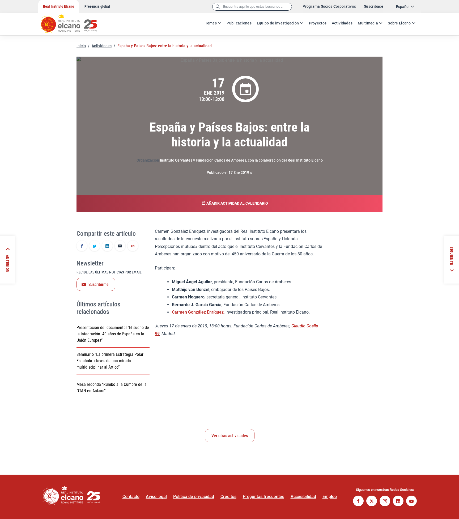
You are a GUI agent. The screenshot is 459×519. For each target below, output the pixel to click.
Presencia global (97, 6)
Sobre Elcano (399, 23)
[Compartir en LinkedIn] (107, 246)
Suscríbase (373, 6)
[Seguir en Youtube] (411, 501)
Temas (211, 23)
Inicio (81, 45)
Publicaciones (239, 23)
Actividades (342, 23)
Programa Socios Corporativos (329, 6)
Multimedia (368, 23)
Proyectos (318, 23)
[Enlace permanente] (133, 246)
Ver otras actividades (229, 435)
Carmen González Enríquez (198, 312)
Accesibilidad (303, 496)
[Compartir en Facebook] (81, 246)
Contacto (130, 496)
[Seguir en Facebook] (358, 501)
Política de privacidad (193, 496)
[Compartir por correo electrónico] (120, 246)
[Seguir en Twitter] (371, 501)
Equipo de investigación (278, 23)
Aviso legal (156, 496)
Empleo (329, 496)
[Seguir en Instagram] (385, 501)
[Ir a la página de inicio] (74, 21)
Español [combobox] (403, 7)
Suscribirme (98, 284)
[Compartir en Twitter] (94, 246)
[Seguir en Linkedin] (398, 501)
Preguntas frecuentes (263, 496)
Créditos (228, 496)
